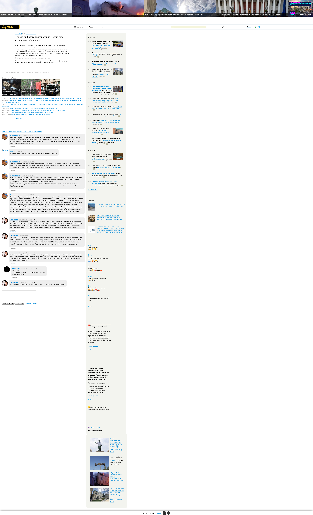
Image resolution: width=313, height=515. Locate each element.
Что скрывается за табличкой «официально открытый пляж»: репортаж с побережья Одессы (111, 206)
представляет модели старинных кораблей (99, 159)
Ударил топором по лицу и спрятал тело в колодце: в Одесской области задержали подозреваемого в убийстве (45, 98)
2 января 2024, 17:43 (28, 175)
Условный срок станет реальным (103, 173)
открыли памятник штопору (116, 459)
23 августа (91, 37)
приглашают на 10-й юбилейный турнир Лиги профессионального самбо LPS (106, 121)
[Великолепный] (5, 139)
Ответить (13, 147)
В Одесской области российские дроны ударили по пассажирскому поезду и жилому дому (98, 16)
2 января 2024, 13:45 (22, 151)
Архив (91, 27)
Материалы (78, 27)
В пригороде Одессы (99, 53)
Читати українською (31, 33)
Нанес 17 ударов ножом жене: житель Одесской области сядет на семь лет (33, 108)
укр (223, 27)
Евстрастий (14, 219)
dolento (12, 151)
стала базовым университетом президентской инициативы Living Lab (105, 100)
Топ (102, 27)
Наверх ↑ (19, 118)
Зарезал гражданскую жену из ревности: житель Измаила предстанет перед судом (38, 110)
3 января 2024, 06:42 (25, 235)
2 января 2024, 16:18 (28, 162)
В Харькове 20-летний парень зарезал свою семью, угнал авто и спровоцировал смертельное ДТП (31, 92)
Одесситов (95, 120)
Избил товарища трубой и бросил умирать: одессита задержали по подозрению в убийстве (49, 92)
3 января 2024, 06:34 (25, 219)
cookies (159, 513)
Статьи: (91, 200)
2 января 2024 (18, 33)
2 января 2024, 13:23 (28, 136)
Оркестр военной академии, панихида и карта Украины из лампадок (102, 88)
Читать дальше (93, 346)
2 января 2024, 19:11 (28, 195)
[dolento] (5, 150)
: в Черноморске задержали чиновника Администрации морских (106, 184)
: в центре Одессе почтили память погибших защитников (102, 92)
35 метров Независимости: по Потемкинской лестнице (102, 42)
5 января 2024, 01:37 (25, 253)
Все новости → (92, 189)
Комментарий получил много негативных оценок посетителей (22, 131)
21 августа (91, 150)
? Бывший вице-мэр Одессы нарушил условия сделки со (107, 175)
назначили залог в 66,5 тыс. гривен (108, 167)
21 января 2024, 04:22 (26, 282)
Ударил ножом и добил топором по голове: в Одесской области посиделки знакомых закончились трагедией (11, 92)
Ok (164, 513)
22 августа (91, 83)
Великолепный (15, 136)
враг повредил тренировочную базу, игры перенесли (100, 132)
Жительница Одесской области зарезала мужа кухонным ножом (32, 112)
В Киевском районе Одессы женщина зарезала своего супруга (31, 114)
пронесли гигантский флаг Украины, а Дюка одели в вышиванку (101, 47)
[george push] (7, 272)
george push (16, 268)
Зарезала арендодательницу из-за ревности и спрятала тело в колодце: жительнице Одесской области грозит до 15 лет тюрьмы (42, 105)
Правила (28, 303)
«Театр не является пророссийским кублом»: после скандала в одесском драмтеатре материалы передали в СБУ (109, 217)
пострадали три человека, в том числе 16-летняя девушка (107, 107)
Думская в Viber (95, 428)
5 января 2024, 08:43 (27, 268)
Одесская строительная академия (103, 98)
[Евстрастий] (5, 223)
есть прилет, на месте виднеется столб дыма (107, 115)
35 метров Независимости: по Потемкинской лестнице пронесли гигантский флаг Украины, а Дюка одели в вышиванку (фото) (116, 445)
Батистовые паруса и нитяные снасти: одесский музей (101, 155)
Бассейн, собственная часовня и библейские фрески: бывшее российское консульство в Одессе (102, 71)
